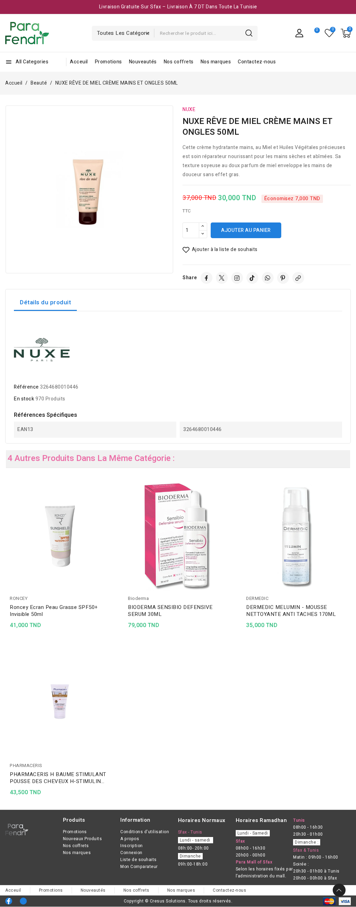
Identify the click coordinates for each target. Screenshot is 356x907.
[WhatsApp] (268, 278)
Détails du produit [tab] (45, 302)
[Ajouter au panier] (112, 527)
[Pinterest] (283, 278)
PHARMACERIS (26, 765)
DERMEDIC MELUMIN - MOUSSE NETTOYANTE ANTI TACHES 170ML (291, 611)
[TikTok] (252, 278)
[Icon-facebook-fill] (8, 901)
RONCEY (18, 598)
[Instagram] (237, 278)
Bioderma (138, 598)
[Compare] (314, 33)
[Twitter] (222, 278)
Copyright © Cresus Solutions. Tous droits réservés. (178, 901)
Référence (26, 387)
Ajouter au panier (246, 230)
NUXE (189, 109)
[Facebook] (206, 278)
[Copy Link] (298, 278)
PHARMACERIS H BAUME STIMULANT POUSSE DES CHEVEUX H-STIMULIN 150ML (58, 778)
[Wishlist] (329, 33)
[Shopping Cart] (346, 33)
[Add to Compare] (112, 500)
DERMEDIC (257, 598)
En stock (24, 398)
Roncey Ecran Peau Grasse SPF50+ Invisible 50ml (54, 611)
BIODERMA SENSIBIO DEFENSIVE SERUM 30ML (170, 611)
